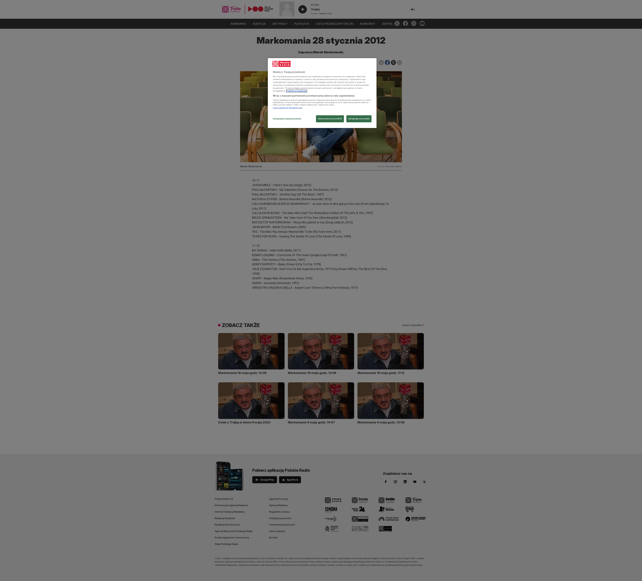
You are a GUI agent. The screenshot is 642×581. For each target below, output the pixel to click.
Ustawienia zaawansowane (287, 118)
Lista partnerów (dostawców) (287, 108)
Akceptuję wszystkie (359, 118)
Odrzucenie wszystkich (330, 118)
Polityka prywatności (296, 91)
